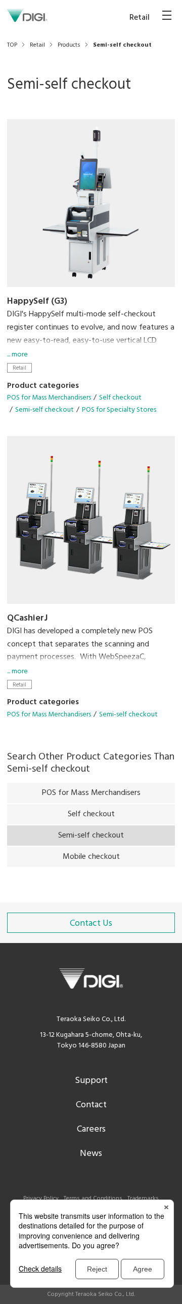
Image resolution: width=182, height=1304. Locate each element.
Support (91, 1080)
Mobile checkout (91, 856)
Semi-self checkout (44, 410)
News (91, 1153)
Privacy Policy (41, 1198)
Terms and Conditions (93, 1198)
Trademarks (143, 1198)
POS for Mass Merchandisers (49, 398)
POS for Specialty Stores (119, 410)
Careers (91, 1129)
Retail (19, 368)
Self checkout (120, 398)
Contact (91, 1105)
